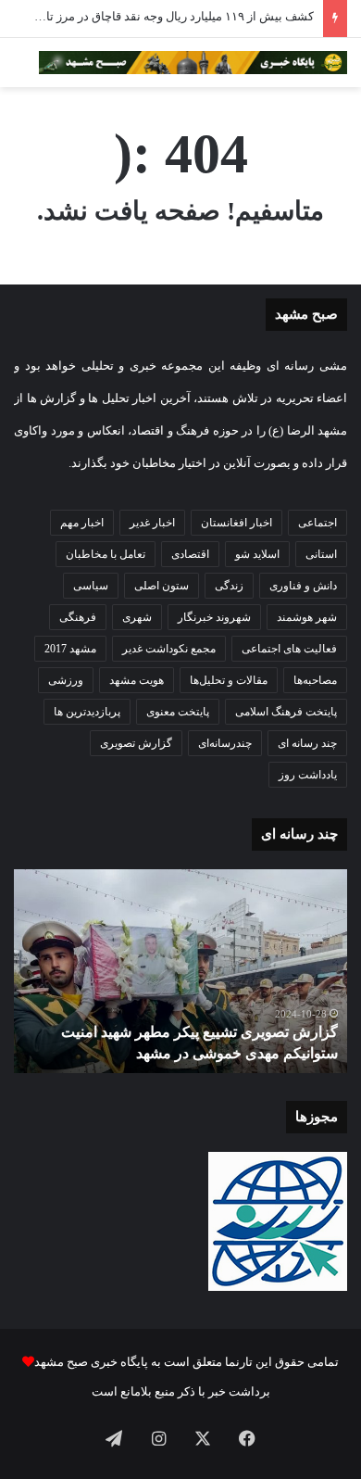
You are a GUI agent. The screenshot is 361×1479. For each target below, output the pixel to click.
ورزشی (65, 680)
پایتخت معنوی (177, 711)
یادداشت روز (308, 774)
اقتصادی (190, 554)
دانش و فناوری (303, 585)
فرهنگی (77, 617)
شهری (137, 617)
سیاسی (90, 585)
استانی (321, 554)
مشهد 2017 (70, 648)
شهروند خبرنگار (214, 617)
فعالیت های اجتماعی (289, 648)
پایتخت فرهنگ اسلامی (286, 711)
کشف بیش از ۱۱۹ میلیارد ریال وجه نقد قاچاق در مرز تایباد (172, 16)
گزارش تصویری (136, 743)
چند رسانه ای (307, 743)
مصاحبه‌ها (315, 680)
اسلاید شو (257, 554)
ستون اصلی (161, 585)
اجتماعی (317, 522)
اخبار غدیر (152, 522)
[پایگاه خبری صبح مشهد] (193, 62)
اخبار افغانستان (236, 522)
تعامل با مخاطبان (105, 554)
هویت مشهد (136, 680)
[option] (180, 971)
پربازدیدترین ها (87, 711)
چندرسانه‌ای (225, 743)
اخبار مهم (82, 522)
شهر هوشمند (307, 617)
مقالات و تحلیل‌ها (229, 680)
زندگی (229, 585)
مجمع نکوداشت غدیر (169, 648)
